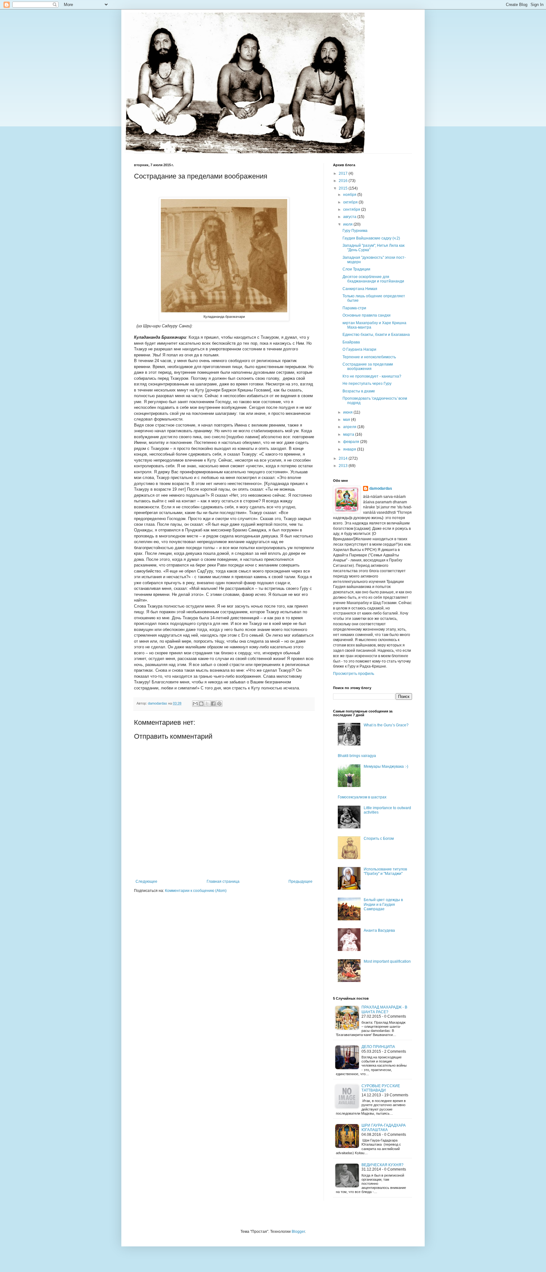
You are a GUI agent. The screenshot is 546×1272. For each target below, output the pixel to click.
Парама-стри (354, 308)
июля (348, 224)
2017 (344, 173)
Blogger (298, 1231)
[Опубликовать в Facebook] (213, 703)
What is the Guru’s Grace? (386, 725)
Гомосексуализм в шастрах (362, 797)
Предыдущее (300, 881)
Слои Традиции (356, 269)
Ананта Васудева (379, 930)
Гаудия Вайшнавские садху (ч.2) (371, 238)
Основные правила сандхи (367, 315)
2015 (344, 188)
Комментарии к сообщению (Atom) (196, 890)
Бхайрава (351, 342)
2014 (344, 458)
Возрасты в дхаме (359, 391)
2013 (344, 465)
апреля (350, 427)
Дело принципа (378, 1047)
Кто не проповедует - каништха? (372, 376)
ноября (350, 194)
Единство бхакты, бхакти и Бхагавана (376, 334)
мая (347, 419)
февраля (351, 441)
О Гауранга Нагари (359, 349)
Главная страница (223, 881)
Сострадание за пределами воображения (368, 366)
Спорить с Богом (379, 838)
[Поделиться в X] (207, 703)
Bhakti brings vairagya (357, 756)
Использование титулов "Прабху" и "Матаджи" (385, 871)
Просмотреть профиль (353, 673)
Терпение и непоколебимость (369, 357)
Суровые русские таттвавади (380, 1088)
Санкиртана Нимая (360, 289)
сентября (352, 209)
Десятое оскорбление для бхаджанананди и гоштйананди (373, 279)
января (350, 449)
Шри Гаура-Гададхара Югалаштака (383, 1127)
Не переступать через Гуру (367, 383)
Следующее (146, 881)
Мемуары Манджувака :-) (386, 766)
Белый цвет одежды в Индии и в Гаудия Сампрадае (383, 904)
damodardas (380, 488)
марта (349, 434)
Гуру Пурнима (355, 230)
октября (351, 202)
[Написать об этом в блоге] (201, 703)
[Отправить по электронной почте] (195, 703)
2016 (344, 181)
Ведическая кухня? (382, 1165)
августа (350, 217)
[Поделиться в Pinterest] (219, 703)
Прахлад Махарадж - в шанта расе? (384, 1009)
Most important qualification (387, 961)
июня (348, 412)
